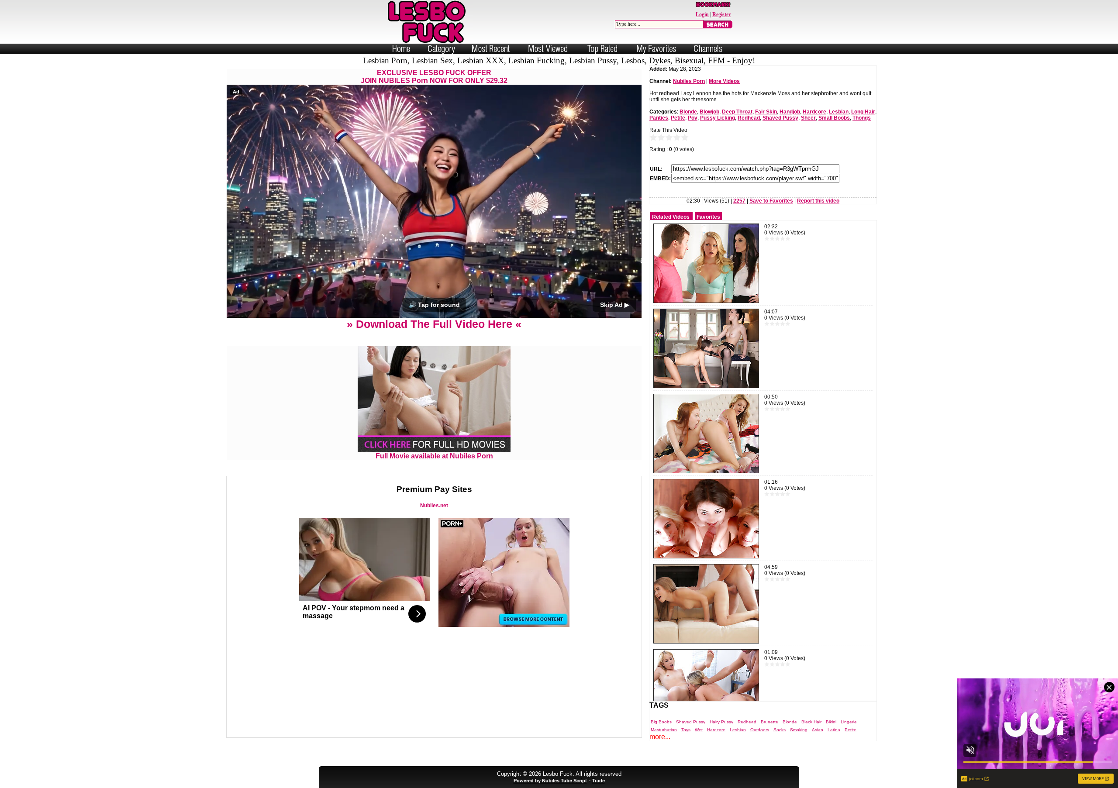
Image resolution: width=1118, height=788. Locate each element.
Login (702, 14)
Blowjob (709, 112)
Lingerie (849, 721)
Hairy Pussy (721, 721)
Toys (685, 729)
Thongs (861, 118)
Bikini (831, 721)
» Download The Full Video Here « (434, 324)
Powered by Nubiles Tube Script (550, 780)
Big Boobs (661, 721)
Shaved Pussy (780, 118)
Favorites (708, 217)
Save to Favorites (771, 201)
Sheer (808, 118)
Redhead (749, 118)
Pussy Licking (717, 118)
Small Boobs (834, 118)
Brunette (769, 721)
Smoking (798, 729)
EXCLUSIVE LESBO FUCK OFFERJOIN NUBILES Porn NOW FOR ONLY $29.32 (434, 76)
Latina (834, 729)
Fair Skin (766, 112)
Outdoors (759, 729)
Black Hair (811, 721)
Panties (658, 118)
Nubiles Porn (689, 81)
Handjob (790, 112)
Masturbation (664, 729)
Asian (817, 729)
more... (659, 736)
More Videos (724, 81)
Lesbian (839, 112)
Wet (699, 729)
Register (721, 14)
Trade (598, 780)
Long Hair (863, 112)
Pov (692, 118)
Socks (779, 729)
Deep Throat (737, 112)
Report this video (818, 201)
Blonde (688, 112)
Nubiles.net (434, 505)
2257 (739, 201)
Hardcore (814, 112)
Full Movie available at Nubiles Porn (434, 456)
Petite (678, 118)
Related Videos (671, 217)
